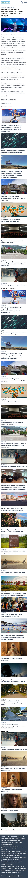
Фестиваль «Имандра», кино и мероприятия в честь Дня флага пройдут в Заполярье (13, 198)
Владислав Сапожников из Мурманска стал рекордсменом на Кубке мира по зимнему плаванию (12, 637)
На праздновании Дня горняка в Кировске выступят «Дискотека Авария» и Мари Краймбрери (13, 263)
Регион (3, 148)
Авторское (4, 283)
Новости (3, 7)
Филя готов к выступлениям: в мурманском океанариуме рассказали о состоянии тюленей (13, 726)
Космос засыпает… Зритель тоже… (11, 830)
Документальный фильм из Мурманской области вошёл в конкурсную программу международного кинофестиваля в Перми (13, 487)
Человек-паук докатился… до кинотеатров (14, 285)
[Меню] (25, 2)
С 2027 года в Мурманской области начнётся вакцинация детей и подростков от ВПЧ (13, 703)
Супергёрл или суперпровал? (9, 810)
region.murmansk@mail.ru (15, 876)
